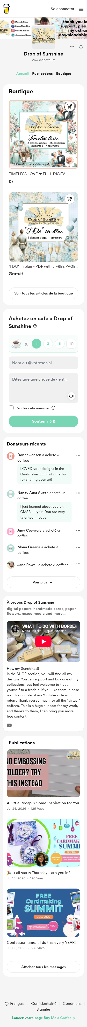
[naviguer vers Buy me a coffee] (6, 9)
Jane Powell (27, 565)
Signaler (43, 1009)
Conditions (72, 1003)
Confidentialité (44, 1003)
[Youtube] (9, 725)
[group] (43, 140)
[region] (43, 194)
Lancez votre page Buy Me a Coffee (42, 1018)
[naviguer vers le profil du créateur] (43, 37)
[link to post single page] (43, 780)
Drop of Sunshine (43, 54)
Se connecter (62, 9)
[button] (81, 9)
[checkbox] (29, 408)
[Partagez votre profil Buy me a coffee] (81, 46)
